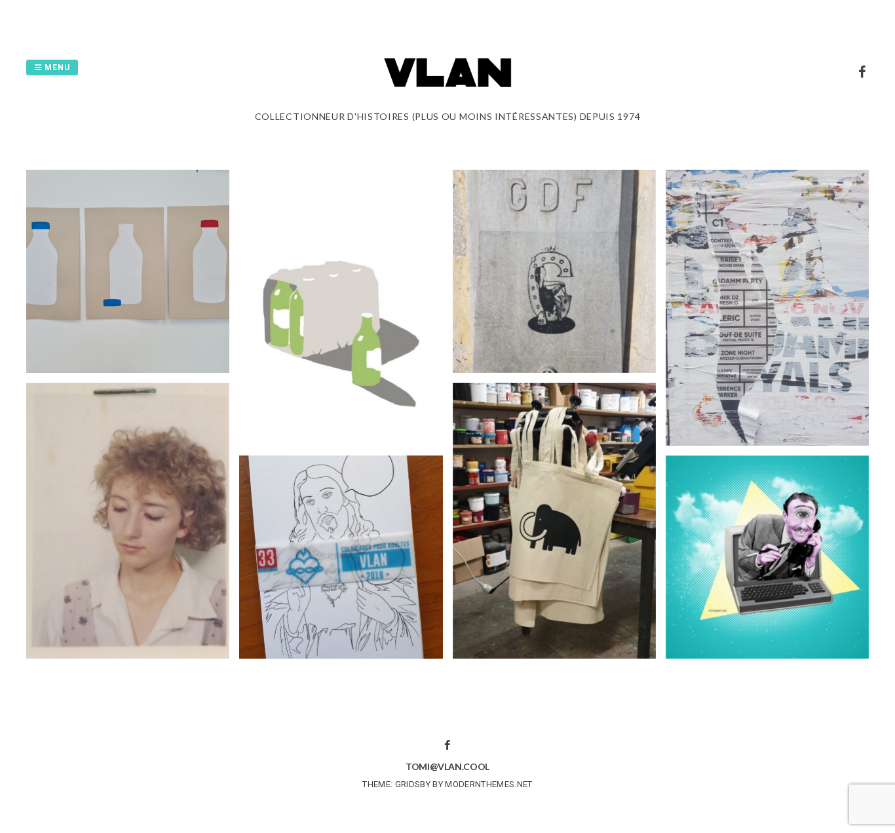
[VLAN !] (447, 101)
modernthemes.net (488, 784)
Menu (56, 67)
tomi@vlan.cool (447, 766)
